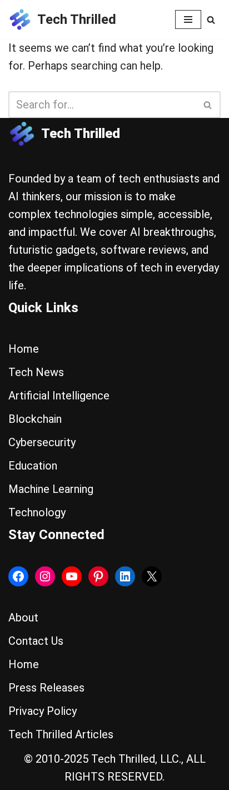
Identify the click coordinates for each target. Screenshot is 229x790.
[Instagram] (45, 576)
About (23, 617)
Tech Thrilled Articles (60, 734)
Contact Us (35, 641)
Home (23, 349)
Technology (37, 512)
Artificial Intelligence (58, 395)
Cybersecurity (42, 442)
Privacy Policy (42, 711)
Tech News (36, 372)
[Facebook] (18, 576)
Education (32, 465)
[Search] (211, 20)
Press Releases (46, 687)
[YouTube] (72, 576)
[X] (152, 576)
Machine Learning (50, 489)
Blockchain (35, 419)
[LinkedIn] (125, 576)
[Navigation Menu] (188, 19)
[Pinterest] (98, 576)
